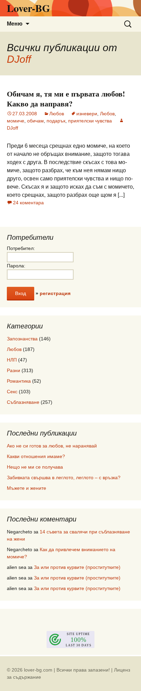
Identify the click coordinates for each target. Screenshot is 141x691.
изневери (86, 113)
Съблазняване (23, 402)
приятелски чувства (90, 120)
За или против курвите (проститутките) (77, 567)
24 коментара (28, 202)
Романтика (19, 381)
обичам (35, 120)
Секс (12, 391)
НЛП (12, 360)
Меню (15, 24)
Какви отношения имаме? (36, 456)
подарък (56, 120)
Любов (56, 113)
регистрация (55, 293)
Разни (13, 370)
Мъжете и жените (26, 488)
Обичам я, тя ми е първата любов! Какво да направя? (66, 98)
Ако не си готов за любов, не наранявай (52, 446)
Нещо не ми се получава (35, 467)
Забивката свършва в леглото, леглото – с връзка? (63, 477)
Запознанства (22, 338)
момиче (15, 120)
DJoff (19, 59)
